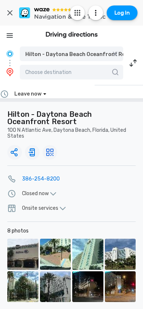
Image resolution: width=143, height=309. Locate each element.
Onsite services (40, 208)
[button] (71, 53)
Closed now (35, 194)
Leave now (27, 94)
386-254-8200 (41, 179)
